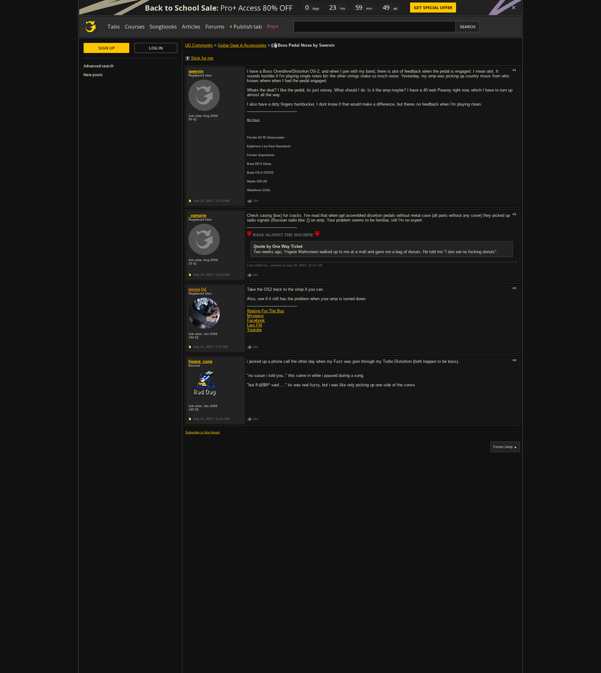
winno (194, 289)
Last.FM (254, 325)
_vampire (197, 215)
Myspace (255, 315)
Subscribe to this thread (202, 432)
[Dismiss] (514, 8)
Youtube (254, 329)
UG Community (199, 45)
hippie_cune (200, 361)
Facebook (256, 320)
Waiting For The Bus (265, 311)
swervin (195, 71)
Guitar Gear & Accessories (242, 45)
